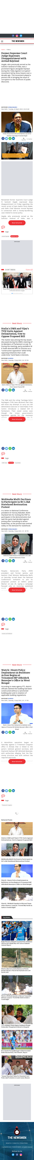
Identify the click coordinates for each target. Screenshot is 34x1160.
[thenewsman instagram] (17, 35)
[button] (29, 38)
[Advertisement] (17, 17)
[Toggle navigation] (1, 41)
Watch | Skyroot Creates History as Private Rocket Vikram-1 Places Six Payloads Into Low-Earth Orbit (16, 970)
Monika (10, 358)
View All (29, 269)
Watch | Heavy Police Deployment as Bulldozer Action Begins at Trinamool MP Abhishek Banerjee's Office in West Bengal (17, 727)
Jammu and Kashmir (7, 633)
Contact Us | (16, 1143)
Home (3, 49)
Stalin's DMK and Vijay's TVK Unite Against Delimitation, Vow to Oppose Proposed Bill (17, 839)
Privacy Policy (24, 1143)
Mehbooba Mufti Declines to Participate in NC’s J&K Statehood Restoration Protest (16, 860)
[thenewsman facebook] (13, 35)
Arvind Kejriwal (5, 236)
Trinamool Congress (7, 805)
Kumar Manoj (12, 107)
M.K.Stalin (11, 462)
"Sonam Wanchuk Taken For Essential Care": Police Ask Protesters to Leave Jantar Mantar (15, 1077)
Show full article (17, 223)
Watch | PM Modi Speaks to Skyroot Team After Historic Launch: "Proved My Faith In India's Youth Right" (16, 905)
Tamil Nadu (17, 462)
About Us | (9, 1143)
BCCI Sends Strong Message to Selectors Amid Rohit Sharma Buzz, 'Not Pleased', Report (16, 1051)
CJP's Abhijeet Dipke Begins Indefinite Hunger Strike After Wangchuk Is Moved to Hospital (16, 1026)
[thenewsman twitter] (21, 35)
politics (9, 49)
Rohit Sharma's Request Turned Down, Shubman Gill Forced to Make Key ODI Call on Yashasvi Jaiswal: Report (16, 943)
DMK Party (4, 462)
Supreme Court (14, 236)
